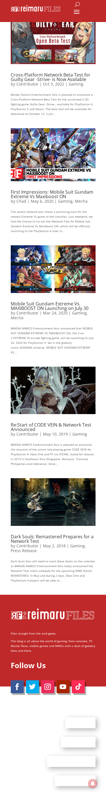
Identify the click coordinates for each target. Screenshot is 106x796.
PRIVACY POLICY (75, 780)
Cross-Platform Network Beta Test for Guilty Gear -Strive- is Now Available (50, 77)
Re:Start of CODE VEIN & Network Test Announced (51, 427)
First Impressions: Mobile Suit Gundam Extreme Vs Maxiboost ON (52, 194)
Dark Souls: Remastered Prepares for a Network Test (52, 538)
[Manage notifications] (92, 783)
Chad (21, 201)
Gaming (76, 84)
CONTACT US (78, 742)
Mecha (81, 201)
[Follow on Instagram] (47, 686)
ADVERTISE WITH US (71, 761)
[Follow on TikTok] (78, 686)
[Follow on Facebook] (17, 686)
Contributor (27, 84)
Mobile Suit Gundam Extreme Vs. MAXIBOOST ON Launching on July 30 (49, 306)
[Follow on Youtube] (63, 686)
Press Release (24, 550)
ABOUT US (80, 722)
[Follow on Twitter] (32, 686)
